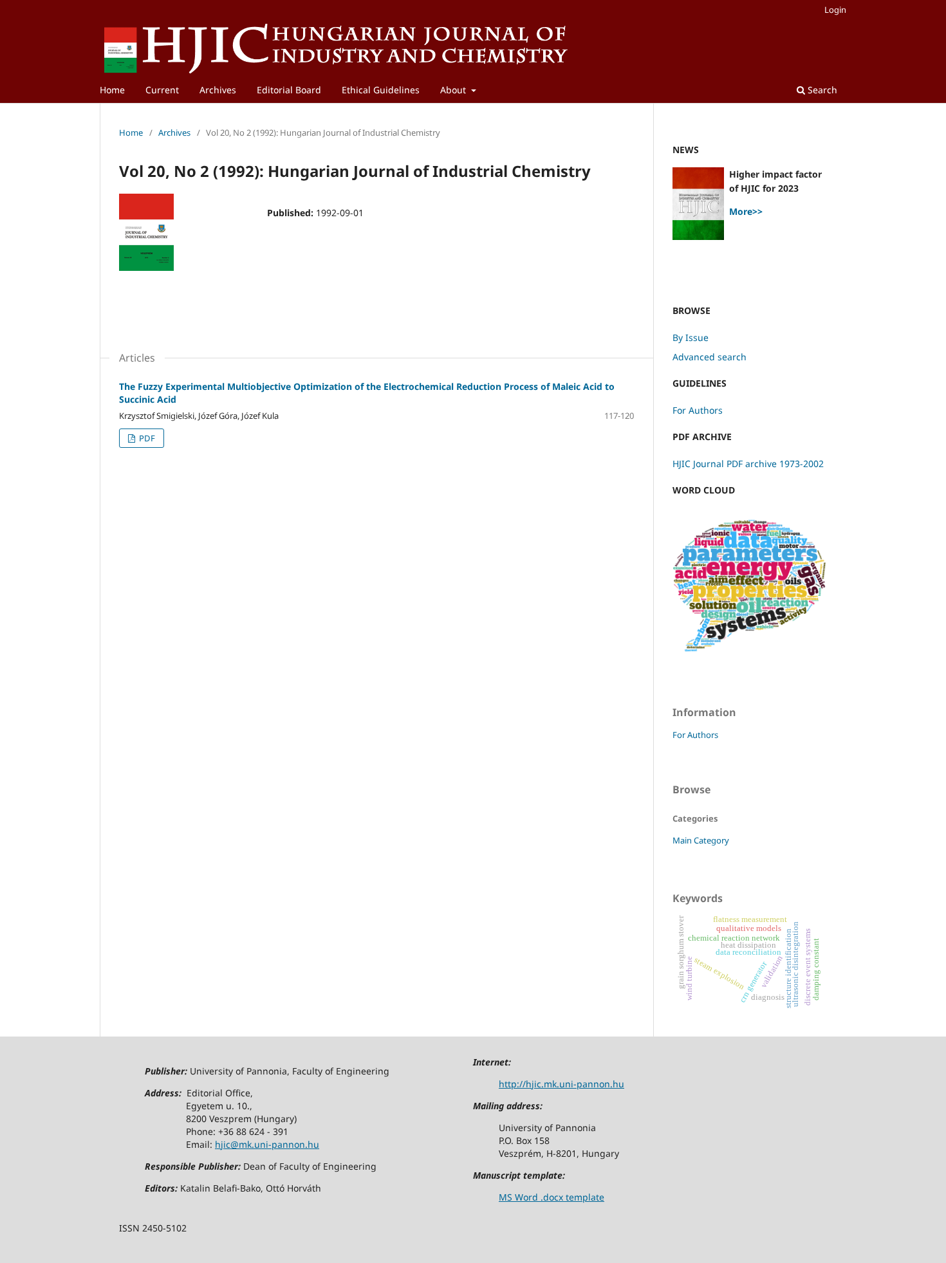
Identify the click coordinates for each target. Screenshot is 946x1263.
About (454, 90)
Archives (217, 90)
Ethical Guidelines (381, 90)
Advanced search (709, 357)
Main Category (700, 840)
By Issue (690, 337)
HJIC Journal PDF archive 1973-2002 (748, 463)
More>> (746, 211)
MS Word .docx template (551, 1197)
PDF (146, 438)
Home (112, 90)
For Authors (697, 410)
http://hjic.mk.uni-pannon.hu (561, 1084)
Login (835, 9)
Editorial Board (289, 90)
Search (821, 90)
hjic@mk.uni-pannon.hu (267, 1144)
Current (162, 90)
